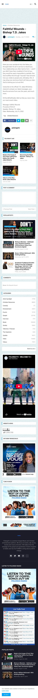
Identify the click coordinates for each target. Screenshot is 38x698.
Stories (19, 325)
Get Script (13, 644)
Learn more (5, 690)
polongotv (16, 128)
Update (19, 335)
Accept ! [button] (6, 694)
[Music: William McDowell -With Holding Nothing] (8, 256)
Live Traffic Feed (19, 609)
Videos (19, 342)
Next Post (31, 209)
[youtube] (19, 555)
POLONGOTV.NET (8, 623)
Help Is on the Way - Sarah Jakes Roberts (9, 178)
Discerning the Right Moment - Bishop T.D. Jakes (26, 156)
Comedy (19, 305)
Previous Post (8, 209)
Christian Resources (14, 25)
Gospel (19, 315)
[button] (2, 4)
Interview (19, 319)
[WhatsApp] (23, 120)
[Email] (27, 120)
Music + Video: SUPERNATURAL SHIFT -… (16, 616)
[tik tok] (27, 555)
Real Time (18, 644)
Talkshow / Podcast (19, 329)
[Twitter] (18, 120)
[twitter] (15, 555)
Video (19, 338)
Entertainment (19, 309)
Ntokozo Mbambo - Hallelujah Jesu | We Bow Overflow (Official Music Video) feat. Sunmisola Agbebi (24, 244)
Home (4, 25)
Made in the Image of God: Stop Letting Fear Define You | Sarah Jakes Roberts (10, 157)
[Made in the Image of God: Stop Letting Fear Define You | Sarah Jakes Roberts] (7, 656)
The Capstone (19, 332)
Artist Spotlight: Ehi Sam (28, 625)
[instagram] (23, 555)
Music (19, 322)
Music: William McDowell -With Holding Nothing (25, 254)
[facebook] (10, 555)
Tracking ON (24, 644)
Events (19, 312)
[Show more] (31, 120)
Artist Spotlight (19, 299)
